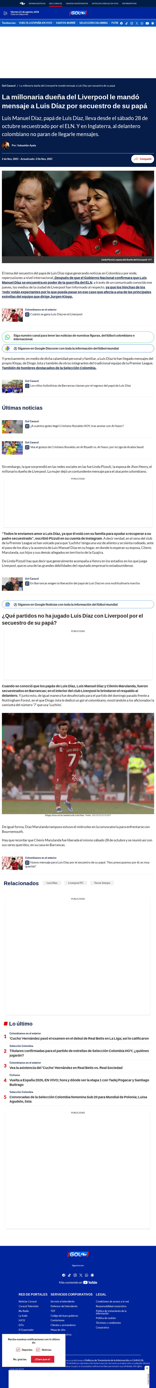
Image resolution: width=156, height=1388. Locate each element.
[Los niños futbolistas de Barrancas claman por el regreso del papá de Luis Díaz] (12, 386)
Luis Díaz (52, 882)
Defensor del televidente (64, 1306)
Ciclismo (15, 1075)
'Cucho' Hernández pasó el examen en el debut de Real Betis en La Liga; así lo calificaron (79, 1038)
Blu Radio (24, 1311)
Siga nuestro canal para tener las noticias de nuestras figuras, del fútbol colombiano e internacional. (74, 337)
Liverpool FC (75, 882)
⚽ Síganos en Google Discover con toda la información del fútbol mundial (66, 348)
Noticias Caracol (28, 1301)
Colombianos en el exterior (41, 309)
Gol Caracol (55, 3)
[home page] (22, 3)
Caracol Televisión (28, 1306)
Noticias (46, 1349)
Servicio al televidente (63, 1301)
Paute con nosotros (61, 1334)
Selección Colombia (21, 1045)
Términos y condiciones (108, 1323)
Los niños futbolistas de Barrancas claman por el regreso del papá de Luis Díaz (80, 385)
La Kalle (23, 1315)
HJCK (22, 1320)
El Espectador (26, 1330)
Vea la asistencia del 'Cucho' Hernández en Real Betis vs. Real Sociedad (66, 1067)
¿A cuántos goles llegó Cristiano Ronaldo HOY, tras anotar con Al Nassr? (77, 426)
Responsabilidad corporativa (111, 1306)
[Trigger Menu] (5, 13)
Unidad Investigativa (77, 3)
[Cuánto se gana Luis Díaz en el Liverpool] (12, 315)
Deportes (27, 1349)
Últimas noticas (37, 3)
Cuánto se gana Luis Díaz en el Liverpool (56, 314)
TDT (53, 1311)
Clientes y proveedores (63, 1325)
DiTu (21, 1325)
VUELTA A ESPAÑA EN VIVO (35, 23)
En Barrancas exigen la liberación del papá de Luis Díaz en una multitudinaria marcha (85, 583)
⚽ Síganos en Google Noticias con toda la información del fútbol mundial (66, 604)
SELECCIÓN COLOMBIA (93, 23)
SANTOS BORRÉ (66, 23)
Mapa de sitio (58, 1330)
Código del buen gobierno (64, 1315)
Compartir (146, 158)
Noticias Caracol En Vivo (105, 3)
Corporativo (102, 1327)
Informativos (129, 3)
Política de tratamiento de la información (111, 1312)
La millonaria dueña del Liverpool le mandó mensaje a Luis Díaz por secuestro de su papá (67, 85)
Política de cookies (106, 1318)
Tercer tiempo (102, 882)
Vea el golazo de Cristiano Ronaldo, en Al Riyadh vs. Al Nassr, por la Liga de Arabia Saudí (87, 447)
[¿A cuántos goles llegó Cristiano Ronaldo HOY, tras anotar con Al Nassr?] (12, 426)
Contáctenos (57, 1320)
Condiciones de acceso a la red (112, 1301)
